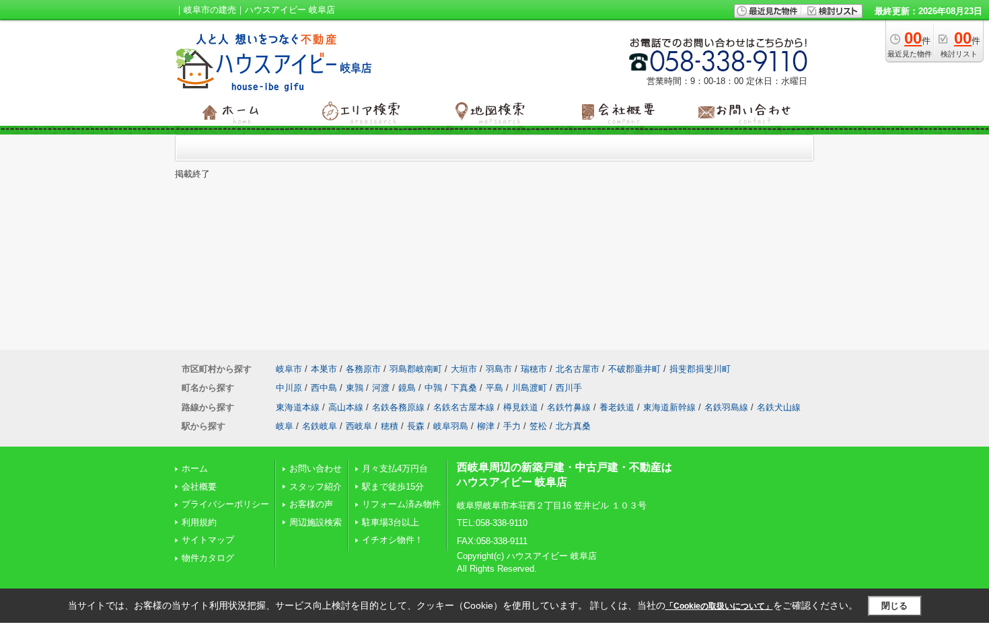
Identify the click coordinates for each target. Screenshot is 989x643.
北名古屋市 (577, 369)
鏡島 (407, 388)
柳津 (485, 426)
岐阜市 (289, 369)
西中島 (324, 388)
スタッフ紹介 (315, 487)
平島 (494, 388)
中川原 (289, 388)
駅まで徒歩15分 (393, 487)
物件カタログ (208, 558)
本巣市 (324, 369)
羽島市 (499, 369)
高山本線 (345, 407)
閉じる (894, 606)
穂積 (389, 426)
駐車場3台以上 (390, 522)
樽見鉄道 (520, 407)
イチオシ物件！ (392, 540)
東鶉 (354, 388)
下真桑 (464, 388)
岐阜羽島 (450, 426)
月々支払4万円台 (395, 468)
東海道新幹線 (669, 407)
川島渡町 (529, 388)
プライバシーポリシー (225, 504)
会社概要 (199, 487)
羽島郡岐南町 (416, 369)
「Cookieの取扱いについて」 (719, 606)
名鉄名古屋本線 (463, 407)
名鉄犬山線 (779, 407)
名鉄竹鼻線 (569, 407)
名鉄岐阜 (319, 426)
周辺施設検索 (315, 522)
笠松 (538, 426)
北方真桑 (573, 426)
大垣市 (464, 369)
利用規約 (199, 522)
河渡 (381, 388)
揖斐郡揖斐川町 (700, 369)
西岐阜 (359, 426)
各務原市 (363, 369)
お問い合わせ (315, 468)
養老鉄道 (616, 407)
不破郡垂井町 (634, 369)
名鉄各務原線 (398, 407)
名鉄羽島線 (726, 407)
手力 (512, 426)
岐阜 (284, 426)
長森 (416, 426)
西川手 (569, 388)
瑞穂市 (534, 369)
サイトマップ (208, 540)
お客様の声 (311, 504)
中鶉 (433, 388)
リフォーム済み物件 (401, 504)
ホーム (195, 468)
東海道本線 (298, 407)
